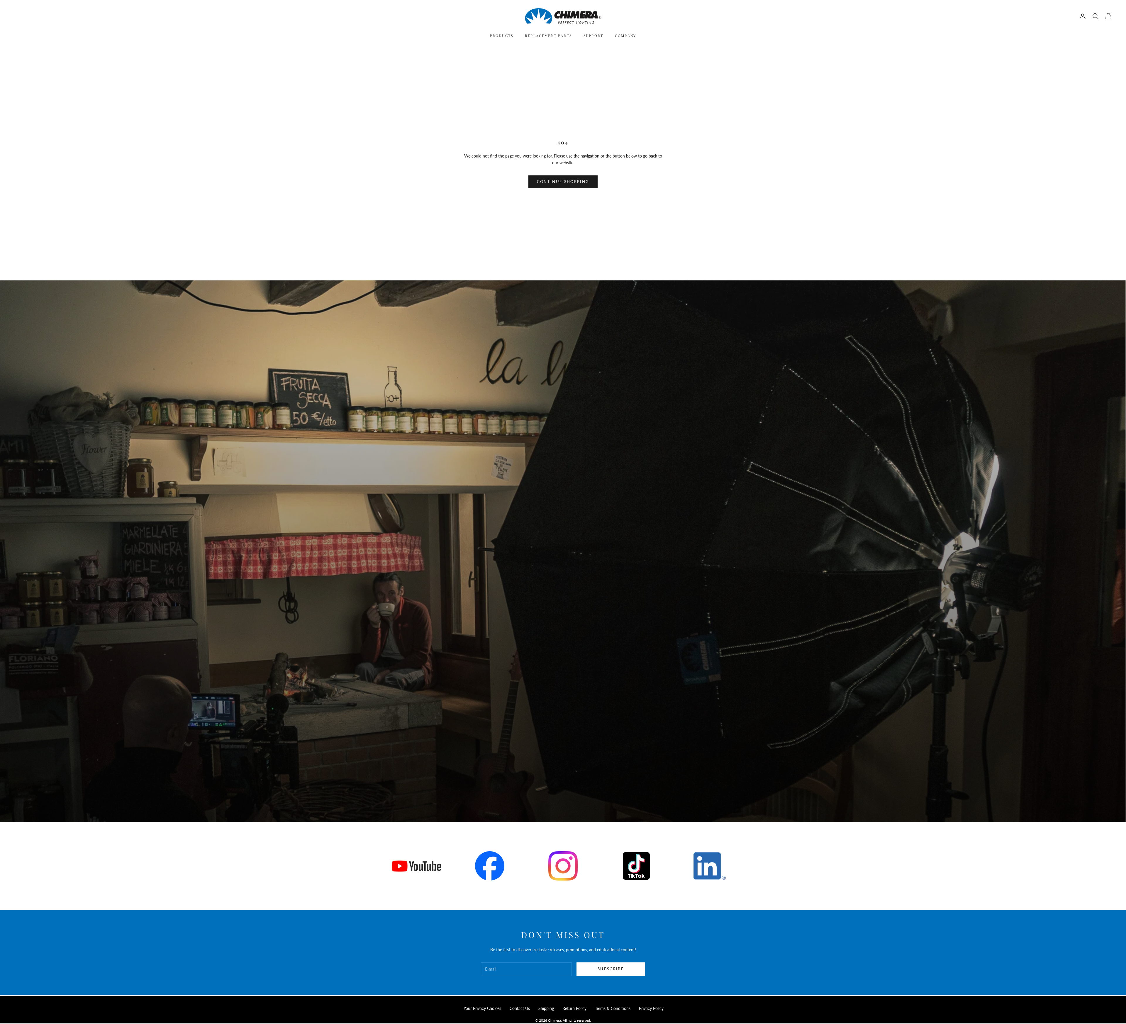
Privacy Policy (651, 1008)
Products (501, 35)
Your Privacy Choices (482, 1008)
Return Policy (574, 1008)
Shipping (546, 1008)
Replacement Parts (548, 35)
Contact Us (520, 1008)
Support (593, 35)
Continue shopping (563, 181)
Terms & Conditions (612, 1008)
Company (625, 35)
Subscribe (611, 969)
